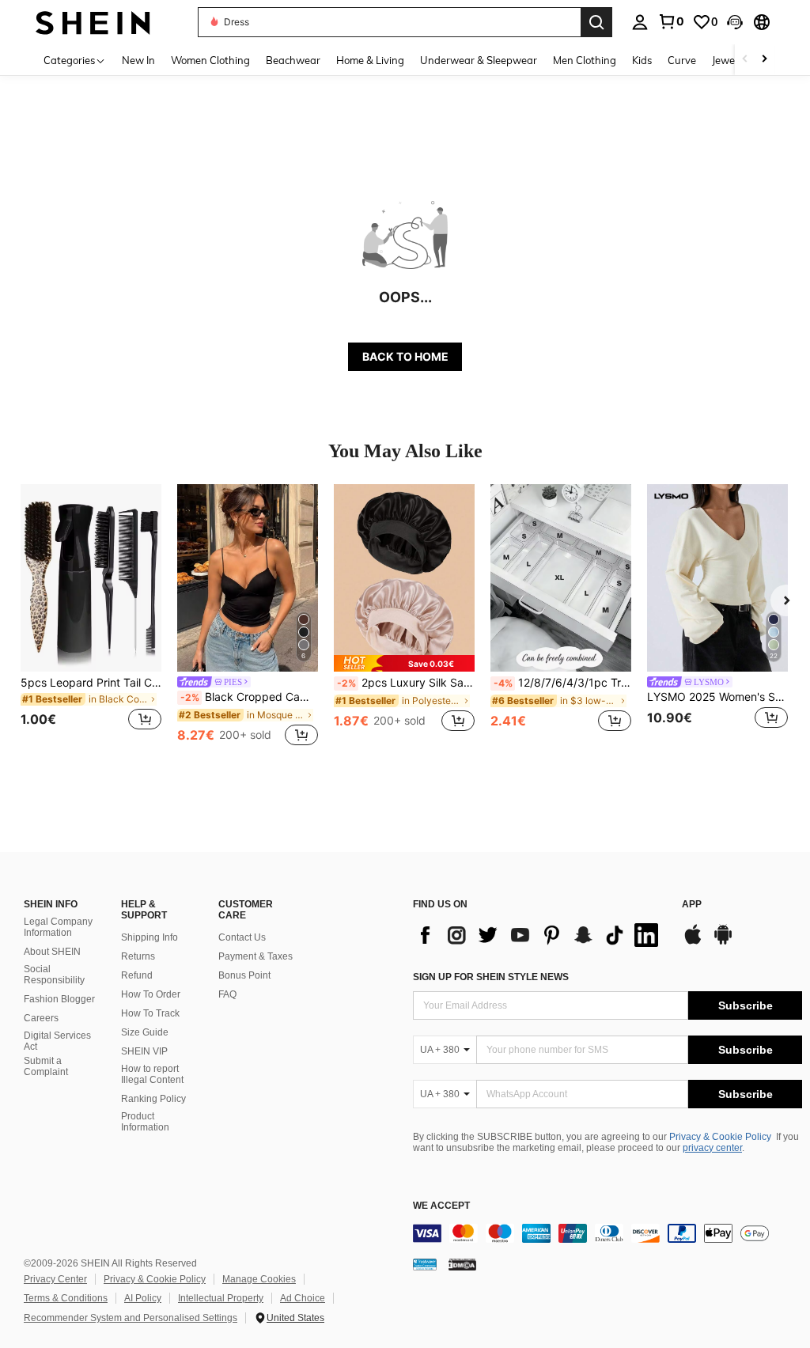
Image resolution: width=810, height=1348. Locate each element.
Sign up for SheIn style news (491, 977)
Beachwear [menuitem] (293, 60)
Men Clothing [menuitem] (584, 60)
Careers (41, 1018)
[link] (670, 21)
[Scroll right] (764, 59)
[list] (539, 935)
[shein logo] (93, 22)
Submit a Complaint (46, 1066)
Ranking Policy (153, 1098)
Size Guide (144, 1032)
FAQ (227, 994)
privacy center (712, 1147)
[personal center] (639, 22)
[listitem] (91, 616)
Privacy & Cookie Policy (720, 1136)
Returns (138, 956)
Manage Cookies (259, 1279)
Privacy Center (55, 1279)
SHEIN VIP (144, 1051)
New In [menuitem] (138, 60)
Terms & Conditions (66, 1298)
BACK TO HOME (405, 356)
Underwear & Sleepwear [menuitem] (478, 60)
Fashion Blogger (59, 999)
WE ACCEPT (441, 1206)
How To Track (150, 1013)
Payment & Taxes (255, 956)
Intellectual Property (220, 1298)
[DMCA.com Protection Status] (462, 1264)
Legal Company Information (58, 927)
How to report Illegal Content (152, 1074)
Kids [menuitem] (642, 60)
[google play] (723, 942)
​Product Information (145, 1122)
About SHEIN (52, 951)
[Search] (596, 22)
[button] (734, 22)
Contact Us (242, 937)
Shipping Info (149, 937)
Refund (137, 975)
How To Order (150, 994)
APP (692, 904)
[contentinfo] (607, 1233)
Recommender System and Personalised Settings (130, 1317)
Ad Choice (302, 1298)
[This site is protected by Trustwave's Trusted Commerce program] (425, 1264)
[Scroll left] (745, 59)
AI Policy (142, 1298)
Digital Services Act (57, 1041)
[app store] (693, 942)
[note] (404, 663)
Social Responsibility (54, 975)
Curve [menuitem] (682, 60)
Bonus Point (244, 975)
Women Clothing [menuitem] (210, 60)
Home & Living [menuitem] (370, 60)
